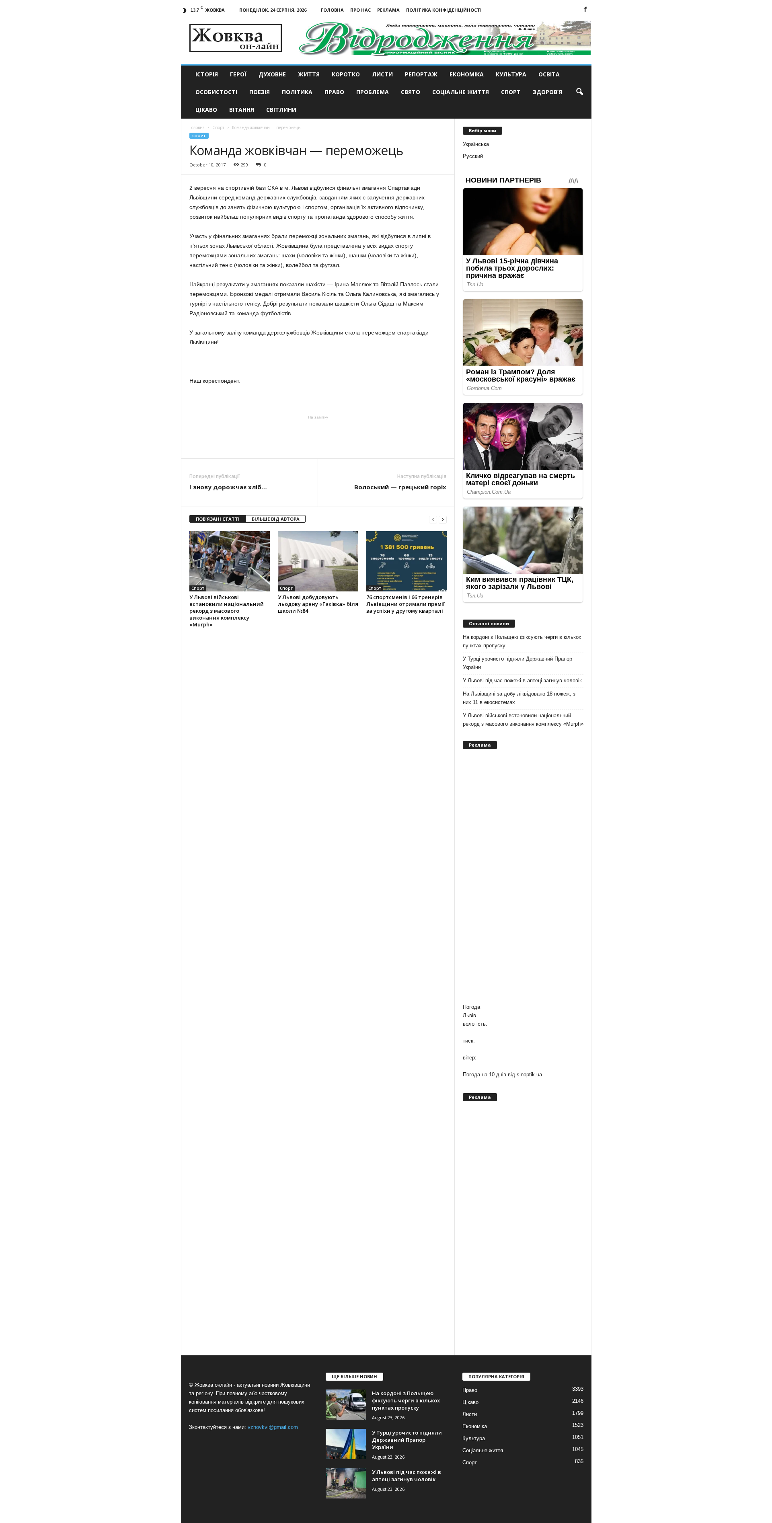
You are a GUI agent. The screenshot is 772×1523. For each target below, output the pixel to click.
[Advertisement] (318, 436)
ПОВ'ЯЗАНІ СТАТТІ (218, 519)
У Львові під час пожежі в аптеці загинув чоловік (522, 680)
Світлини (281, 109)
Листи (382, 74)
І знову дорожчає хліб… (228, 487)
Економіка (467, 74)
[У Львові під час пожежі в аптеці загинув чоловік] (346, 1483)
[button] (579, 92)
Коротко (346, 74)
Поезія (259, 92)
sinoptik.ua (529, 1074)
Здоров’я (547, 92)
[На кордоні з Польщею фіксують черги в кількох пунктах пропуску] (346, 1405)
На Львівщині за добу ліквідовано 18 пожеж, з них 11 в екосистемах (519, 698)
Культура (511, 74)
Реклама (388, 10)
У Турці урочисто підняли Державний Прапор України (517, 663)
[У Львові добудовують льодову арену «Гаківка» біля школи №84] (318, 561)
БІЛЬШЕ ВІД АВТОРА (276, 519)
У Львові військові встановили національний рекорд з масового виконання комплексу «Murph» (226, 610)
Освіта (549, 74)
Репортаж (421, 74)
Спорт (511, 92)
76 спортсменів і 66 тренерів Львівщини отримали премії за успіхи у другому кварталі (405, 603)
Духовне (272, 74)
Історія (206, 74)
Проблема (372, 92)
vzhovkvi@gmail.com (273, 1427)
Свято (410, 92)
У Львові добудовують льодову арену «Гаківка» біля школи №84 (318, 603)
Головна (332, 10)
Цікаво (206, 109)
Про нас (360, 10)
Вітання (241, 109)
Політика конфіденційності (444, 10)
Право (334, 92)
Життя (309, 74)
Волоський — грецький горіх (400, 487)
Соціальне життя (460, 92)
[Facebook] (585, 10)
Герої (238, 74)
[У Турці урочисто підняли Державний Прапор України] (346, 1444)
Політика (297, 92)
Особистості (216, 92)
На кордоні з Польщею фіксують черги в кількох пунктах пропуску (522, 641)
